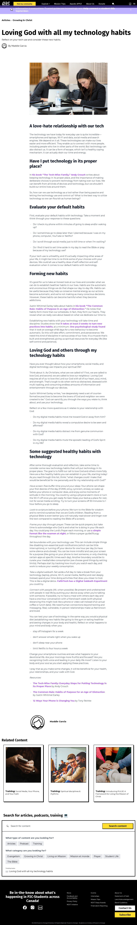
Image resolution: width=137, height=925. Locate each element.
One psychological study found (87, 326)
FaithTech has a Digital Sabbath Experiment (82, 581)
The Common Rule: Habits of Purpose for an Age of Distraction (69, 692)
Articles (6, 20)
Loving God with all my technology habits (31, 871)
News (69, 893)
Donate (102, 4)
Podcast (24, 843)
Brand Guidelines (121, 903)
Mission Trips (60, 4)
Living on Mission (56, 856)
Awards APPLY (76, 4)
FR (134, 4)
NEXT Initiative (72, 905)
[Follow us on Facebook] (24, 907)
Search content (118, 826)
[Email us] (40, 907)
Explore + (46, 4)
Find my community (24, 4)
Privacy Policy (72, 901)
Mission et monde (79, 856)
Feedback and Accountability (72, 897)
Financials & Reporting (99, 906)
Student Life (111, 856)
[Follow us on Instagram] (130, 4)
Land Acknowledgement (124, 899)
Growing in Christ (22, 20)
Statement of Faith (122, 896)
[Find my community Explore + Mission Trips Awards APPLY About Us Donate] (40, 3)
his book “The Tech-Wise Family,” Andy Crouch (59, 174)
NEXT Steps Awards (98, 903)
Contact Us (125, 908)
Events (93, 893)
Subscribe (125, 914)
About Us (90, 4)
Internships (95, 896)
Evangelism (13, 856)
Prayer (97, 856)
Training (37, 843)
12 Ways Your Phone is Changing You (53, 700)
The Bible (12, 861)
